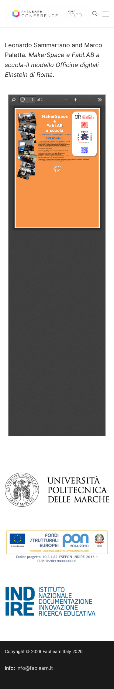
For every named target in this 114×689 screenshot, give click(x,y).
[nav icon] (105, 13)
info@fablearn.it (34, 668)
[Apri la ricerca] (95, 13)
